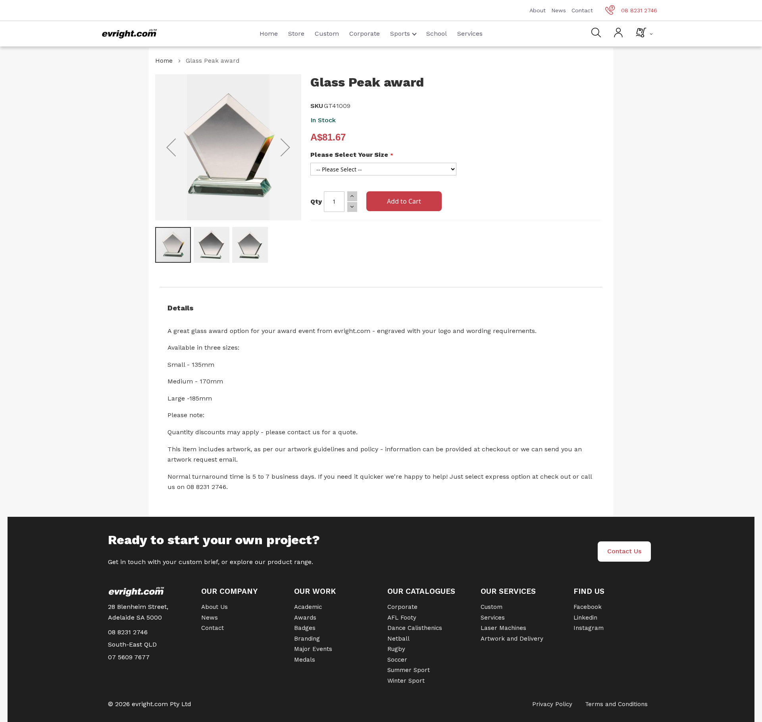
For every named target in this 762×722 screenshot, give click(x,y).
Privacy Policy (552, 704)
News (558, 10)
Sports (400, 33)
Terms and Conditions (616, 704)
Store (296, 33)
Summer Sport (408, 670)
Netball (398, 638)
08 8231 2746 (639, 10)
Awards (305, 617)
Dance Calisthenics (414, 628)
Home (269, 33)
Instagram (588, 628)
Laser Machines (503, 628)
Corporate (364, 33)
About (537, 10)
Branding (307, 638)
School (436, 33)
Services (470, 33)
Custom (327, 33)
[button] (171, 147)
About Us (214, 606)
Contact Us (624, 551)
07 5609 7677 (129, 657)
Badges (305, 628)
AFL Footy (401, 617)
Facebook (587, 606)
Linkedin (585, 617)
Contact (582, 10)
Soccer (397, 659)
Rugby (396, 649)
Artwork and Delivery (512, 638)
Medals (304, 659)
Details (180, 308)
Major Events (313, 649)
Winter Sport (406, 680)
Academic (308, 606)
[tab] (381, 308)
